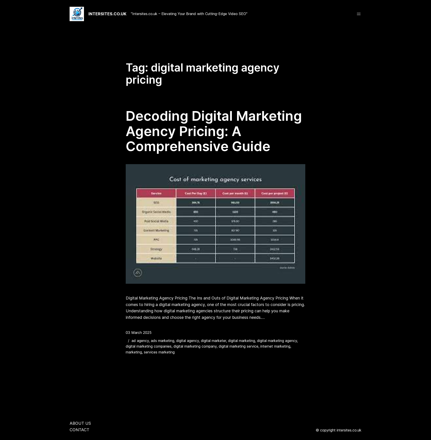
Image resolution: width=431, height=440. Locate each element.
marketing (134, 352)
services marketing (159, 352)
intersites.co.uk (107, 13)
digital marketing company (195, 346)
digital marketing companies (149, 346)
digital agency (187, 340)
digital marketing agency (277, 340)
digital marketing (241, 340)
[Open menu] (358, 14)
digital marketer (213, 340)
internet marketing (275, 346)
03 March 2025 (139, 332)
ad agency (140, 340)
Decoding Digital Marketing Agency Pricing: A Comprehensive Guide (214, 131)
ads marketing (162, 340)
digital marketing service (238, 346)
